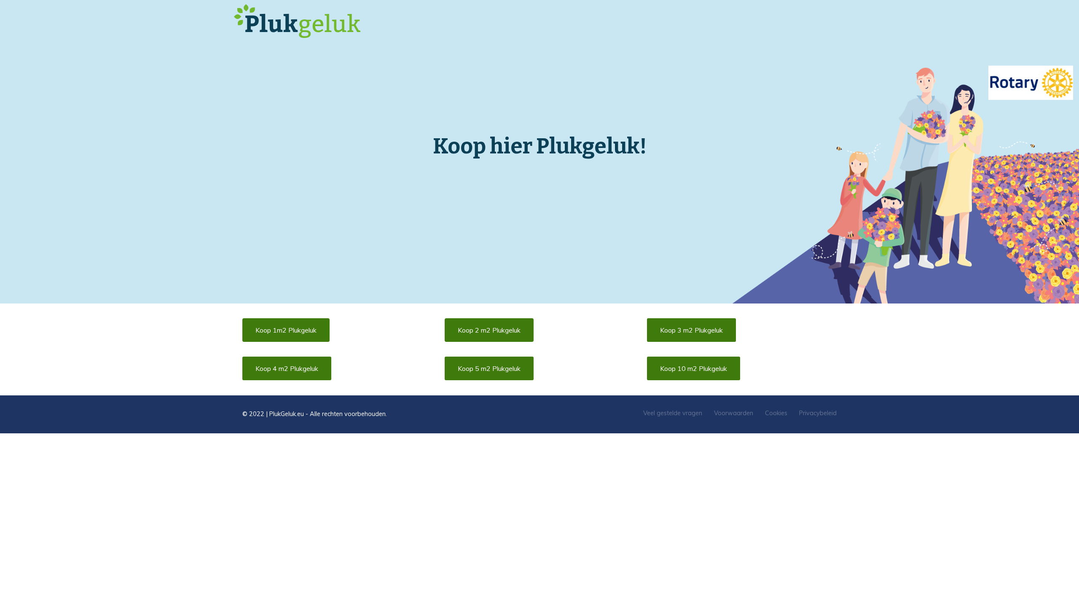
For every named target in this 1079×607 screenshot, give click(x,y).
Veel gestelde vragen (672, 413)
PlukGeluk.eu (286, 414)
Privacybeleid (818, 413)
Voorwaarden (733, 413)
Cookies (776, 413)
